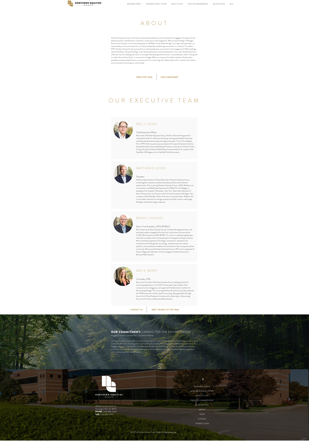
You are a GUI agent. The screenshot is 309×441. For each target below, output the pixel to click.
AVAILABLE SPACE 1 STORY (202, 391)
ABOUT (202, 409)
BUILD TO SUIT (202, 395)
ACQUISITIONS (202, 404)
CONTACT (202, 418)
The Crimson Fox (170, 432)
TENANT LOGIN (202, 423)
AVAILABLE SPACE (202, 386)
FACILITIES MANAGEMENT (202, 400)
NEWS (202, 414)
